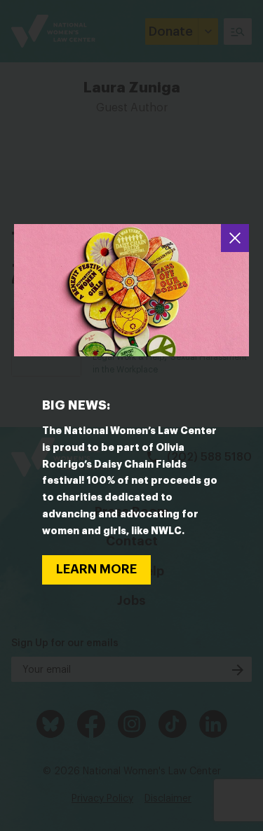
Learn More (96, 569)
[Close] (235, 238)
